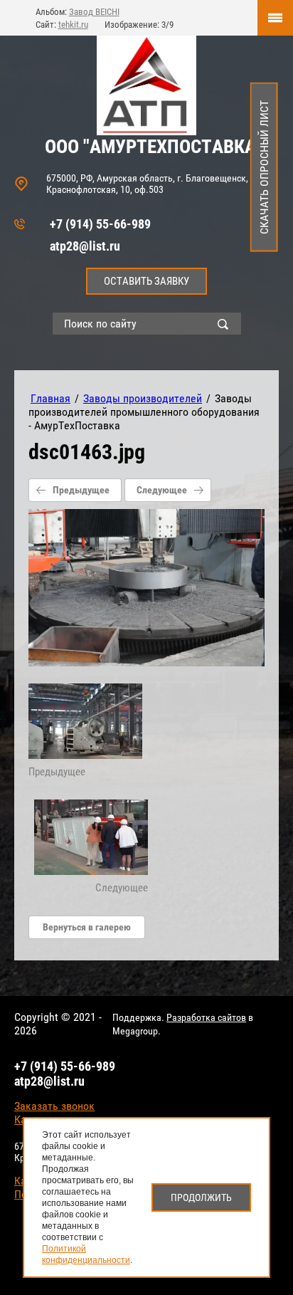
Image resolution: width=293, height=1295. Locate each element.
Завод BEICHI (94, 11)
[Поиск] (226, 324)
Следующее (162, 490)
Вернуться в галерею (87, 927)
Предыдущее (81, 490)
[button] (146, 281)
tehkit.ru (73, 24)
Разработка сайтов (206, 1017)
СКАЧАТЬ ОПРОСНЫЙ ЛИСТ (264, 167)
